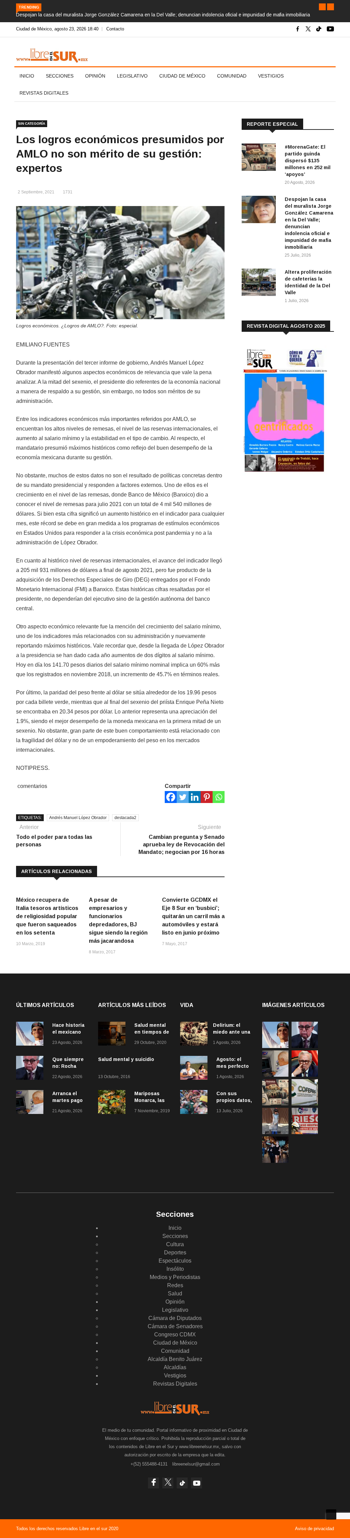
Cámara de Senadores (175, 1326)
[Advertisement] (293, 534)
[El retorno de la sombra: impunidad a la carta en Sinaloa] (305, 1075)
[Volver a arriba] (331, 1514)
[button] (322, 6)
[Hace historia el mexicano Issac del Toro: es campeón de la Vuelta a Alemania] (31, 1035)
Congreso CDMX (175, 1334)
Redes (175, 1285)
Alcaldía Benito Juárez (175, 1359)
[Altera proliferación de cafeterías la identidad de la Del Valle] (260, 283)
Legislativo (132, 76)
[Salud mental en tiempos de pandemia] (113, 1035)
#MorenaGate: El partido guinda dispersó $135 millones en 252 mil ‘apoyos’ (308, 160)
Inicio (26, 76)
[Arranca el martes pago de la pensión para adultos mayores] (31, 1103)
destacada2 (125, 817)
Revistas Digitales (43, 93)
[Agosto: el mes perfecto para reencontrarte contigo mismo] (195, 1069)
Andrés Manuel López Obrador (78, 817)
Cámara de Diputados (175, 1318)
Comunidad (231, 76)
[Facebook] (171, 797)
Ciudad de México (182, 76)
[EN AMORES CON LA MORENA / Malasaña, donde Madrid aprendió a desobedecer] (275, 1161)
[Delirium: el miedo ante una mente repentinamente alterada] (193, 1035)
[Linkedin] (195, 797)
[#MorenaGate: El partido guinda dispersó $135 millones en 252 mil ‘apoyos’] (260, 158)
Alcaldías (175, 1367)
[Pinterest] (207, 797)
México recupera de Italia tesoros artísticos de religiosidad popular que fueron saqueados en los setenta (47, 916)
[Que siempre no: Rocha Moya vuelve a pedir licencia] (31, 1069)
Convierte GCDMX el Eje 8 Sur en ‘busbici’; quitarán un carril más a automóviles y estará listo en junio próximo (193, 916)
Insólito (175, 1269)
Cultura (175, 1244)
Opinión (95, 76)
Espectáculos (175, 1261)
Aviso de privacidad (314, 1528)
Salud (175, 1293)
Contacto (115, 28)
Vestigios (271, 76)
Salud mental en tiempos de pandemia (151, 1032)
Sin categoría (31, 123)
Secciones (59, 76)
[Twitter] (183, 797)
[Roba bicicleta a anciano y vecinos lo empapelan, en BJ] (275, 1132)
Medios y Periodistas (175, 1277)
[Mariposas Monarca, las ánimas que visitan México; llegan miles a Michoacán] (113, 1103)
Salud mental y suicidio (126, 1059)
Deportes (175, 1252)
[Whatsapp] (219, 797)
